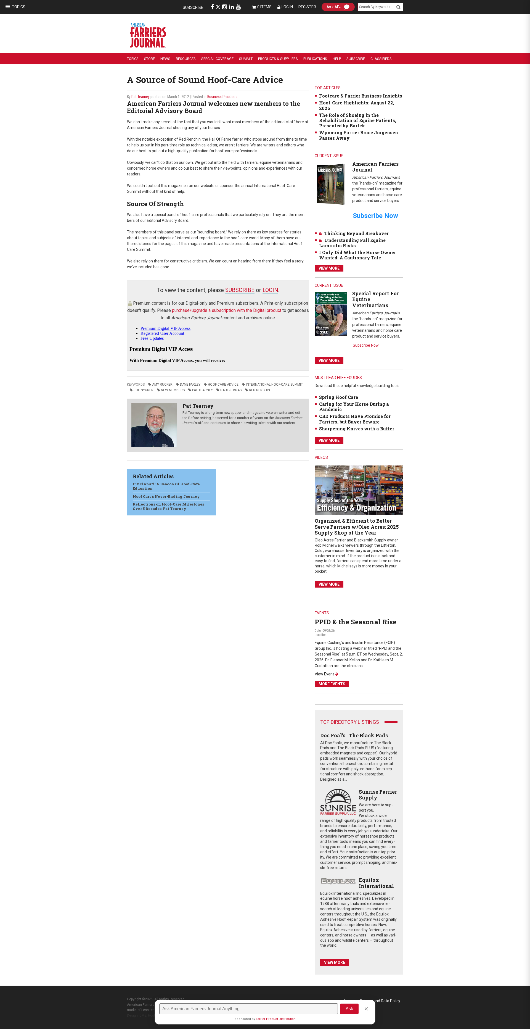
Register (307, 7)
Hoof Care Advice (223, 384)
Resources (186, 59)
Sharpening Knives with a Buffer (356, 428)
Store (149, 59)
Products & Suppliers (278, 59)
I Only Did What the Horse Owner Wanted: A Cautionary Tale (357, 254)
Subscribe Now (366, 345)
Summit (246, 59)
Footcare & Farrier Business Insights (360, 96)
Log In (287, 7)
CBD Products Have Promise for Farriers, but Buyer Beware (355, 418)
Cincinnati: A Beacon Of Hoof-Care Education (166, 486)
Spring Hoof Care (338, 397)
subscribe (240, 290)
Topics (18, 7)
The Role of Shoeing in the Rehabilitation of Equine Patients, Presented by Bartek (357, 120)
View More (329, 268)
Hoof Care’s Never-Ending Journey (166, 496)
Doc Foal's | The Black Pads (354, 735)
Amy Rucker (162, 384)
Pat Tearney (140, 96)
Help (337, 59)
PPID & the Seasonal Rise (355, 621)
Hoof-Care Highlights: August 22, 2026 (356, 105)
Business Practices (222, 96)
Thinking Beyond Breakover (356, 233)
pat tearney (202, 390)
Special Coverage (217, 59)
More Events (332, 684)
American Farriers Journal (375, 166)
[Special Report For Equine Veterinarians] (331, 313)
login (270, 290)
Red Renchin (259, 390)
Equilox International (376, 883)
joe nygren (143, 390)
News (165, 59)
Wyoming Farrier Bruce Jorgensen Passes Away (358, 135)
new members (173, 390)
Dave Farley (190, 384)
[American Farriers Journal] (331, 184)
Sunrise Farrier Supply (378, 794)
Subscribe (193, 7)
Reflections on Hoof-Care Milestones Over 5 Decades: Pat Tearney (168, 506)
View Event (324, 674)
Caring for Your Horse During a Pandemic (354, 406)
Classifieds (381, 59)
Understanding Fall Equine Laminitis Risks (352, 242)
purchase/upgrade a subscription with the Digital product (226, 310)
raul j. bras (231, 390)
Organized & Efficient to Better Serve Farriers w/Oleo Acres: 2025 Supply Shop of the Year (357, 526)
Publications (315, 59)
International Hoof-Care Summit (274, 384)
